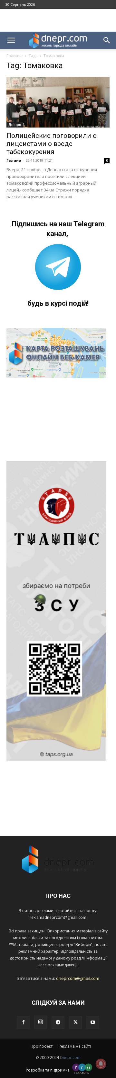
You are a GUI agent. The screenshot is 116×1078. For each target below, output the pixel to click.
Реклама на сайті (75, 1046)
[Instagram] (40, 1022)
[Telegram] (58, 1022)
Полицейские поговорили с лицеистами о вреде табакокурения (51, 144)
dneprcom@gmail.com (77, 978)
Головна (14, 55)
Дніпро (14, 124)
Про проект (42, 1046)
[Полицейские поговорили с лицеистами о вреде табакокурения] (58, 102)
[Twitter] (75, 1022)
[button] (11, 40)
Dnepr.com (70, 1057)
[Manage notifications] (101, 1064)
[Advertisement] (58, 20)
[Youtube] (92, 1022)
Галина (13, 160)
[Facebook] (23, 1022)
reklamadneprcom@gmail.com (58, 917)
